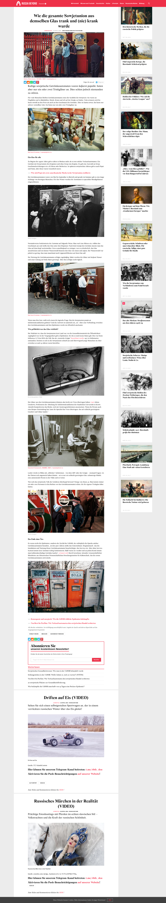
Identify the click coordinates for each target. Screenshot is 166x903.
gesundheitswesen (57, 634)
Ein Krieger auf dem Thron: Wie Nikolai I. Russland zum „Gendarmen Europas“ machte (136, 208)
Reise (122, 3)
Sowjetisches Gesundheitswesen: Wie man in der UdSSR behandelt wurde (55, 671)
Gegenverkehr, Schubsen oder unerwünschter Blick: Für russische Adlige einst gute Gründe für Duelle (135, 247)
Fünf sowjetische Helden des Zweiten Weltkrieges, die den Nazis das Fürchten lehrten (135, 395)
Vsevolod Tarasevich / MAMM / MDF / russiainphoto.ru (45, 468)
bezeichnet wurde (77, 338)
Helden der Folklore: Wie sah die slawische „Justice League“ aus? (136, 98)
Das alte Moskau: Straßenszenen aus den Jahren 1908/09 (136, 322)
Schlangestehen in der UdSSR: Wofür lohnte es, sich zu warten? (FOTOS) (55, 675)
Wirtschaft (75, 3)
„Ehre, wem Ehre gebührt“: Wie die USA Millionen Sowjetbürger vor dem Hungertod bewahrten (136, 171)
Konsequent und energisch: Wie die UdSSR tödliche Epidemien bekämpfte (60, 619)
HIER (61, 790)
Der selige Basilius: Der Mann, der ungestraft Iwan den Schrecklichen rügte (135, 134)
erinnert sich (63, 553)
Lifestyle (115, 3)
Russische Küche (131, 3)
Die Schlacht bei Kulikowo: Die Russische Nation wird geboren (136, 501)
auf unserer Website (88, 774)
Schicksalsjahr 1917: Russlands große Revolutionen (136, 431)
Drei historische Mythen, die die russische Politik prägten (136, 28)
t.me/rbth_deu (94, 769)
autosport (33, 783)
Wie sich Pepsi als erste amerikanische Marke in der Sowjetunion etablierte (60, 173)
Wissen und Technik (87, 3)
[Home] (18, 3)
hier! (95, 900)
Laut (92, 402)
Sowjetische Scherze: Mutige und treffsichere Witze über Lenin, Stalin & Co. (135, 358)
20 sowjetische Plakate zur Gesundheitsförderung (46, 683)
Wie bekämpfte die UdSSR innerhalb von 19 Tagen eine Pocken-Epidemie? (56, 687)
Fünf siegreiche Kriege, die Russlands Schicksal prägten (135, 63)
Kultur (108, 3)
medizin (44, 634)
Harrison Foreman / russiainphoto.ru (40, 152)
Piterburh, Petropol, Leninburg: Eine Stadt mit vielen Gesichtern (136, 466)
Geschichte (100, 3)
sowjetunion (33, 634)
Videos (42, 783)
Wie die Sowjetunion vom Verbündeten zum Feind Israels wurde (136, 285)
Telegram (100, 82)
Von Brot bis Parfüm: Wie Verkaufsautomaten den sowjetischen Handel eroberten (63, 623)
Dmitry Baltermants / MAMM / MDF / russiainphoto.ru (40, 79)
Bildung (141, 3)
